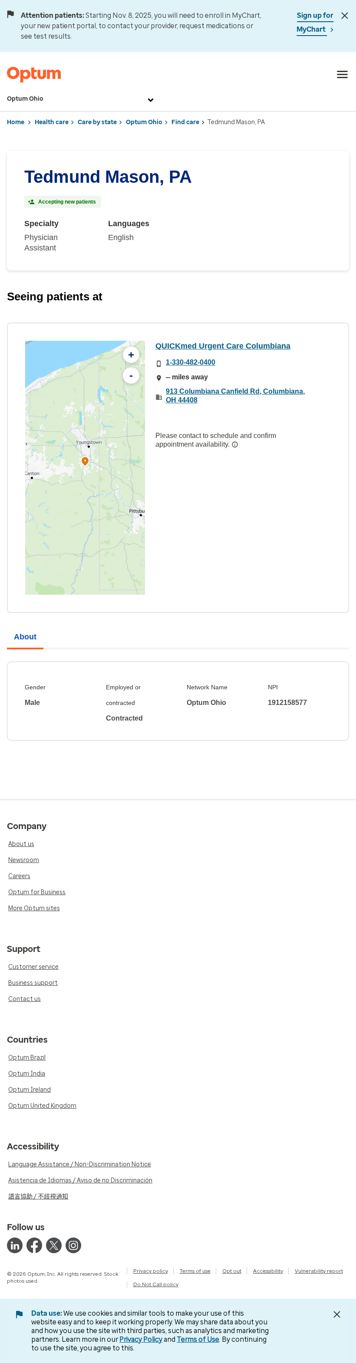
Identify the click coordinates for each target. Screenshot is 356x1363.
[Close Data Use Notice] (337, 1314)
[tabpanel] (178, 701)
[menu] (342, 74)
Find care (185, 122)
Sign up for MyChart (315, 22)
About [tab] (25, 636)
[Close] (344, 15)
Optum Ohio (25, 98)
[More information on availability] (234, 444)
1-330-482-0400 (190, 362)
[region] (85, 468)
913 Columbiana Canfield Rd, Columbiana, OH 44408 (235, 396)
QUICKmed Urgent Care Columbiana (222, 346)
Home (15, 122)
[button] (85, 462)
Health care (52, 122)
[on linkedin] (15, 1245)
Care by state (97, 122)
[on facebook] (34, 1245)
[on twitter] (54, 1245)
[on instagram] (73, 1245)
